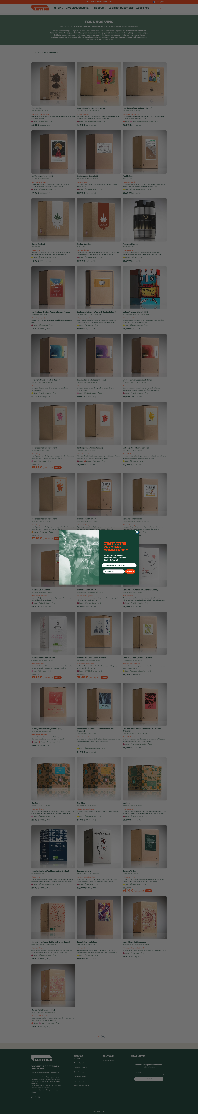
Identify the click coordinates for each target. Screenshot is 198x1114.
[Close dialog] (137, 532)
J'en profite (130, 571)
